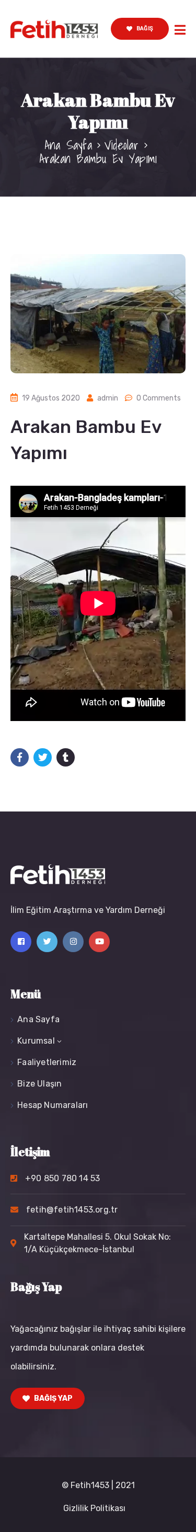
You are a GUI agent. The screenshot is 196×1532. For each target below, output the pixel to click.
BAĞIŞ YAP (52, 1398)
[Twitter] (47, 941)
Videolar (122, 145)
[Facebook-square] (20, 941)
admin (107, 398)
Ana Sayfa (68, 145)
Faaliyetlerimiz (46, 1062)
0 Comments (158, 398)
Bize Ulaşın (39, 1084)
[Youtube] (99, 941)
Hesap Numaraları (52, 1105)
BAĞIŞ (144, 28)
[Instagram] (73, 941)
